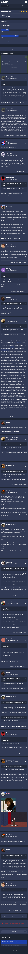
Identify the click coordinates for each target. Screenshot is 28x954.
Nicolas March (10, 245)
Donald (21, 910)
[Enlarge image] (8, 805)
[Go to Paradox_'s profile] (3, 298)
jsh (7, 416)
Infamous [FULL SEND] (12, 320)
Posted (12, 78)
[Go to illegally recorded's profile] (3, 525)
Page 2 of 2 (14, 49)
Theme (6, 950)
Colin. (12, 484)
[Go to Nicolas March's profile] (3, 246)
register (13, 41)
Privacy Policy (13, 950)
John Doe (9, 153)
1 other (21, 416)
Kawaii (16, 135)
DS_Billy (8, 269)
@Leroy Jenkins (5, 350)
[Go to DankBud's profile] (3, 492)
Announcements (14, 16)
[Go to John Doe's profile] (3, 154)
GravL (14, 595)
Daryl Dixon (12, 135)
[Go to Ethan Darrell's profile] (3, 466)
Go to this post (13, 70)
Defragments (10, 177)
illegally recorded (14, 416)
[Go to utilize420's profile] (3, 207)
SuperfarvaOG (20, 171)
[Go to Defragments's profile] (3, 178)
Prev (5, 49)
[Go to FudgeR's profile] (3, 143)
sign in (9, 41)
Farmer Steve (19, 83)
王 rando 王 (9, 77)
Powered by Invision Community (14, 951)
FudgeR (8, 142)
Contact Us (20, 950)
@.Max (12, 346)
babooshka (19, 303)
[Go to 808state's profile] (3, 563)
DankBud (8, 491)
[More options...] (25, 78)
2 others (21, 135)
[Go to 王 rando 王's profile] (3, 78)
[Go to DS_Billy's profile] (3, 270)
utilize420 (9, 206)
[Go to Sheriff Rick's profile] (3, 603)
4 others (21, 595)
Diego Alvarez (20, 484)
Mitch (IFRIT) (20, 183)
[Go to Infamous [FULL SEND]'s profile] (3, 321)
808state (13, 200)
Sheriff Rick (6, 135)
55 (2, 31)
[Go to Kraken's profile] (3, 794)
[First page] (2, 49)
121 (3, 37)
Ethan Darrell (17, 458)
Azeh (12, 64)
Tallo (9, 416)
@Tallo (18, 342)
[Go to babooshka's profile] (3, 640)
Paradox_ (9, 297)
